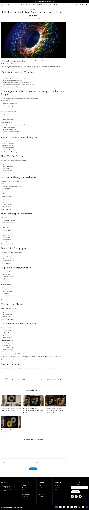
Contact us (56, 4)
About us (24, 485)
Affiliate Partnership (58, 489)
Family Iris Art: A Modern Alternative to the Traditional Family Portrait (33, 410)
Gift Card (39, 4)
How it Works (47, 4)
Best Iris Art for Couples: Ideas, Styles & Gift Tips (9, 431)
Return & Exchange (26, 494)
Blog (34, 4)
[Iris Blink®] (5, 5)
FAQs (23, 489)
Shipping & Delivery (26, 492)
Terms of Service (25, 498)
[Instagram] (76, 496)
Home (22, 4)
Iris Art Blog (33, 9)
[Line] (80, 496)
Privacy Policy (25, 496)
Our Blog (57, 485)
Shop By (28, 4)
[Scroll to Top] (86, 502)
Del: (2, 372)
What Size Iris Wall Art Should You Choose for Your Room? (11, 409)
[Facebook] (72, 496)
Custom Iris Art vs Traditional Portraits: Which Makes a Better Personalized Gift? (54, 410)
